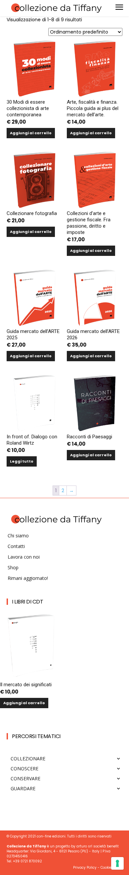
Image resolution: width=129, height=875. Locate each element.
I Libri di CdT (27, 602)
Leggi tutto (21, 461)
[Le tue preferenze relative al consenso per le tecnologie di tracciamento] (117, 863)
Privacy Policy (85, 867)
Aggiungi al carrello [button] (31, 133)
